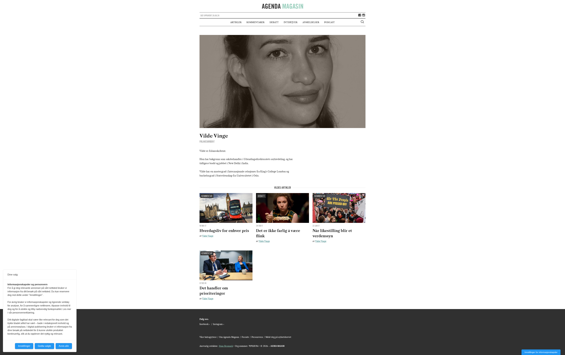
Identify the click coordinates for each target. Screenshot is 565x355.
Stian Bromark (226, 346)
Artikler (235, 22)
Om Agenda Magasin (229, 337)
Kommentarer (255, 22)
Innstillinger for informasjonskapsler (541, 352)
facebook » (205, 324)
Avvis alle (64, 346)
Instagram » (218, 324)
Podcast (329, 22)
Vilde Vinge (207, 236)
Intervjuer (290, 22)
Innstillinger (24, 346)
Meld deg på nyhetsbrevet (278, 337)
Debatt (274, 22)
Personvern (257, 337)
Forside (245, 337)
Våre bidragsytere (208, 337)
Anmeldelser (311, 22)
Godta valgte (44, 346)
